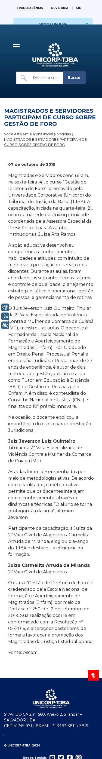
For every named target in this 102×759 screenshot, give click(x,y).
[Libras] (5, 307)
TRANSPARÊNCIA (30, 8)
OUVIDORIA (59, 8)
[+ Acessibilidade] (5, 325)
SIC (78, 8)
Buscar (74, 77)
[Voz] (5, 316)
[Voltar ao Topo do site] (94, 675)
